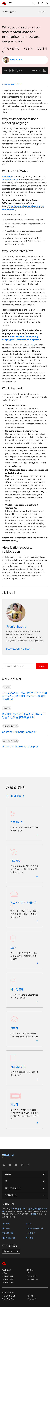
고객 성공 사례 (8, 1233)
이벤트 (4, 1273)
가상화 (14, 1104)
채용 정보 (29, 1238)
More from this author (18, 648)
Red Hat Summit (8, 1282)
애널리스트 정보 (8, 1238)
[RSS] (44, 70)
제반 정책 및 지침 (8, 1299)
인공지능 (15, 861)
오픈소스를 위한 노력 (34, 1228)
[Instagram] (28, 1165)
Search (41, 666)
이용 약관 (30, 1296)
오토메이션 (16, 822)
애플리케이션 (18, 1067)
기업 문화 (6, 1228)
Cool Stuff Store (32, 1279)
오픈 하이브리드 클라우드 (23, 904)
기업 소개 (6, 1223)
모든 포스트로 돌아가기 (12, 84)
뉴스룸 (28, 1223)
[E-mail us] (20, 70)
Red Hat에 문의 (7, 1276)
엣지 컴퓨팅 (17, 989)
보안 (13, 947)
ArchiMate (7, 176)
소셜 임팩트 (30, 1233)
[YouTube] (9, 1165)
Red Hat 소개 (6, 1270)
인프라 (14, 1028)
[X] (22, 1165)
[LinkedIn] (3, 1165)
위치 (28, 1273)
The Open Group (10, 179)
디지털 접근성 (31, 1299)
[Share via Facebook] (9, 70)
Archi (31, 344)
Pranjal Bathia (16, 60)
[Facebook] (15, 1165)
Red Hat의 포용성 (8, 1279)
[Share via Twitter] (16, 70)
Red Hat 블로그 (9, 11)
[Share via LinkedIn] (13, 70)
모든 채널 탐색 (13, 795)
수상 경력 (33, 1214)
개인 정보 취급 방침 (9, 1296)
